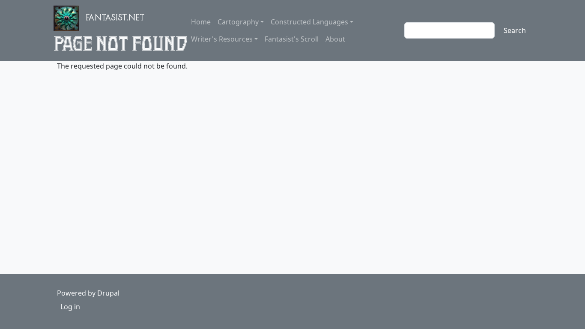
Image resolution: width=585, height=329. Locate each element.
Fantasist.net (115, 19)
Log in (70, 306)
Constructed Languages (309, 22)
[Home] (70, 18)
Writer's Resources (222, 39)
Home (201, 22)
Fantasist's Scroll (292, 39)
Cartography (238, 22)
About (335, 39)
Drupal (108, 293)
